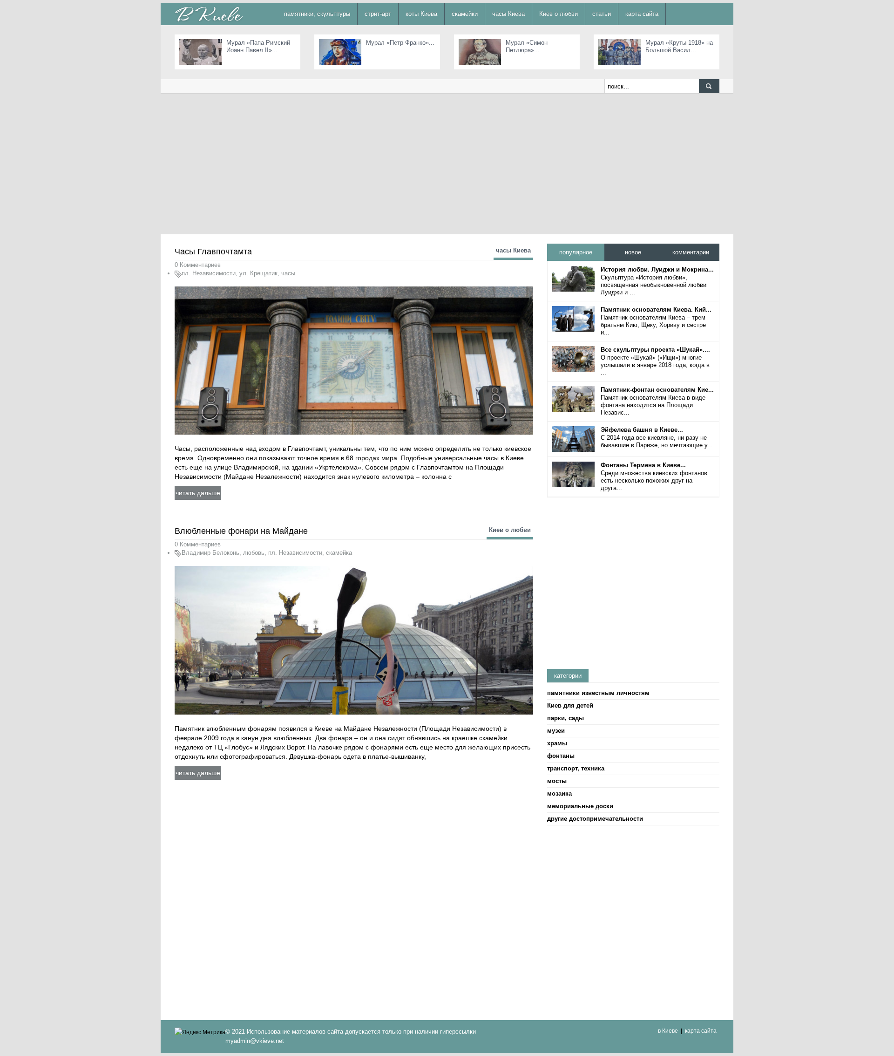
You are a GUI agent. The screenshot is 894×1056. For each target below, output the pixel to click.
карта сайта (641, 13)
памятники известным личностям (598, 692)
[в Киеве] (209, 13)
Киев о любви (558, 13)
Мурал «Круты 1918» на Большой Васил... (679, 46)
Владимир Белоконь (210, 552)
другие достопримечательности (595, 818)
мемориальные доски (580, 806)
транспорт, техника (575, 768)
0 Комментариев (198, 264)
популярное (575, 252)
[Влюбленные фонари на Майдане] (354, 639)
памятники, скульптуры (317, 13)
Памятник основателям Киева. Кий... (656, 309)
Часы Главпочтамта (213, 251)
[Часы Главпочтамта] (354, 360)
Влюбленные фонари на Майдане (241, 531)
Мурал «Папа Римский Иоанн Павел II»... (258, 46)
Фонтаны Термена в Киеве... (643, 465)
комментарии (690, 252)
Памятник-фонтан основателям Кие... (657, 389)
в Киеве (668, 1031)
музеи (556, 730)
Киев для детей (570, 705)
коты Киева (421, 13)
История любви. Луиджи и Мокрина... (657, 269)
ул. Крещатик (258, 273)
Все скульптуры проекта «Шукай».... (655, 349)
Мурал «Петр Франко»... (400, 42)
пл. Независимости (209, 273)
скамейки (465, 13)
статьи (601, 13)
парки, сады (565, 718)
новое (633, 252)
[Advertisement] (447, 163)
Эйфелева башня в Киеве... (642, 429)
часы (288, 273)
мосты (557, 780)
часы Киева (508, 13)
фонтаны (561, 755)
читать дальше (198, 493)
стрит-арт (378, 13)
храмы (557, 743)
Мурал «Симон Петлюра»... (527, 46)
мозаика (559, 793)
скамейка (339, 552)
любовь (253, 552)
